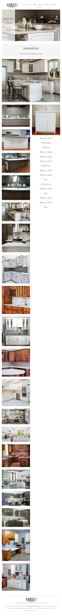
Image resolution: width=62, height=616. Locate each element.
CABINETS (35, 4)
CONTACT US (39, 6)
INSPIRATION (53, 4)
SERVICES (41, 4)
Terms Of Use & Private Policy (31, 606)
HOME (24, 4)
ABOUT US (29, 4)
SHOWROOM (46, 4)
